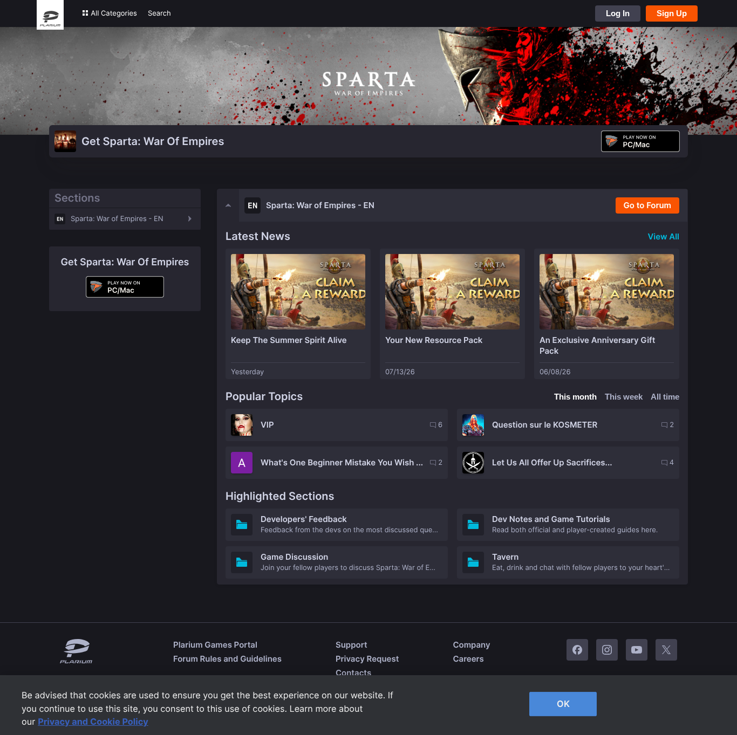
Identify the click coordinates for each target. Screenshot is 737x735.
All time (665, 396)
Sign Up (672, 13)
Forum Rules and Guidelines (227, 659)
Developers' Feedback (304, 519)
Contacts (353, 673)
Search (159, 13)
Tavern (505, 557)
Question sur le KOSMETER (544, 425)
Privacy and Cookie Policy (93, 721)
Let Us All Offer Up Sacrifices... (552, 462)
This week (624, 396)
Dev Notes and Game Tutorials (551, 519)
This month (575, 396)
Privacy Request (367, 659)
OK (563, 703)
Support (351, 645)
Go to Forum (647, 205)
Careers (468, 659)
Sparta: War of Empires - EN (117, 219)
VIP (267, 425)
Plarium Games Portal (215, 645)
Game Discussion (294, 557)
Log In (618, 13)
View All (663, 236)
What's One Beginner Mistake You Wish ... (342, 462)
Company (471, 645)
